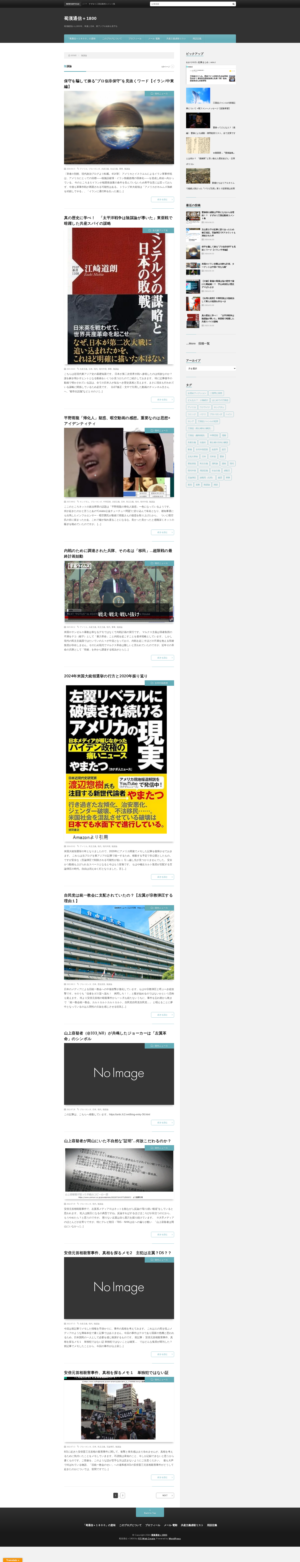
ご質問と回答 (216, 393)
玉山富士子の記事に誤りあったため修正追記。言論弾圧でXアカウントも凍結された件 (219, 232)
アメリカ (83, 169)
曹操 (222, 456)
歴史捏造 (101, 984)
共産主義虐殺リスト (176, 38)
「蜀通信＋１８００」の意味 (81, 38)
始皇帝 (215, 449)
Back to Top (150, 1513)
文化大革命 (193, 456)
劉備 (190, 449)
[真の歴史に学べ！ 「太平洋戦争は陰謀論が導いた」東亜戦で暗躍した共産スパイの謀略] (193, 321)
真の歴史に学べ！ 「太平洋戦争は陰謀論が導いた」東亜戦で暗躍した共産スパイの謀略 (218, 318)
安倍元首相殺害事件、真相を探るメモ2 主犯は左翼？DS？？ (118, 1252)
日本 (90, 369)
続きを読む (163, 199)
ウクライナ (205, 407)
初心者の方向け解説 (219, 442)
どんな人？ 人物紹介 (198, 400)
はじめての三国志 (220, 400)
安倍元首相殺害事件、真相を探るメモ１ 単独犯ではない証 (116, 1372)
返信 (190, 484)
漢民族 (215, 463)
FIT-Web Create (146, 1538)
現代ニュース (161, 93)
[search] (233, 4)
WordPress (175, 1538)
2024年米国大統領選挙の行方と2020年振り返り (106, 676)
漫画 (224, 463)
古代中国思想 (161, 683)
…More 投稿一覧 (198, 343)
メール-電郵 (154, 38)
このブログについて (112, 38)
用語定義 (197, 38)
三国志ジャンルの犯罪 (208, 421)
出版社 (203, 442)
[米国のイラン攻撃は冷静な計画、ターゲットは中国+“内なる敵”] (193, 269)
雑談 (216, 484)
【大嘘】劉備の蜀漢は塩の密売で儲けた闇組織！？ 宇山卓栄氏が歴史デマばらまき (218, 284)
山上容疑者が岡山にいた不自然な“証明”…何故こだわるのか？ (117, 1140)
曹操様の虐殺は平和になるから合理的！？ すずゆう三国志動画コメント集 (171, 4)
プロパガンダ (94, 169)
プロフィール (135, 38)
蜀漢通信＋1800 (80, 18)
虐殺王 (227, 470)
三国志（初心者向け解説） (200, 428)
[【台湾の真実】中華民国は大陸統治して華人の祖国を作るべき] (193, 304)
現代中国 (103, 369)
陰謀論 (127, 169)
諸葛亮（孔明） (207, 477)
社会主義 (114, 169)
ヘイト (229, 414)
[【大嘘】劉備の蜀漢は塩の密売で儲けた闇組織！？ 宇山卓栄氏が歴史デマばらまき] (193, 287)
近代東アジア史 (160, 230)
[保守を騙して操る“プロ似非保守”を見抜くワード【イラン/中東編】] (193, 252)
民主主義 (130, 502)
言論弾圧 (110, 1447)
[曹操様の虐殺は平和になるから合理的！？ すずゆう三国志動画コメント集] (193, 218)
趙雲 (220, 477)
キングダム (84, 502)
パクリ (203, 414)
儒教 (224, 435)
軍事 (121, 169)
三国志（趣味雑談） (197, 435)
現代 (96, 369)
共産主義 (105, 169)
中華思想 (107, 502)
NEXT (165, 1495)
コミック (192, 414)
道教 (198, 484)
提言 (224, 449)
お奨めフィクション (197, 393)
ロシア (191, 421)
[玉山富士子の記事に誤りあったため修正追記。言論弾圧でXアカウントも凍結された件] (193, 235)
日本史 (213, 456)
